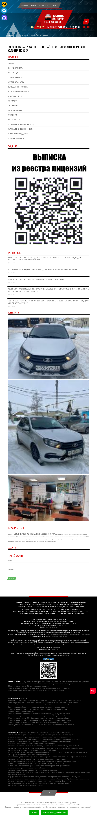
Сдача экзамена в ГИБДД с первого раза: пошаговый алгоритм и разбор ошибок (39, 688)
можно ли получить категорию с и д (21, 759)
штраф (35, 536)
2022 (17, 536)
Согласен (34, 812)
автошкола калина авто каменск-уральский (55, 783)
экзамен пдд (18, 541)
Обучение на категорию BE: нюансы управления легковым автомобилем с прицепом (56, 681)
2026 (87, 536)
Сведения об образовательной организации (70, 716)
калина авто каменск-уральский (20, 763)
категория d (76, 536)
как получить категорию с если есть (21, 761)
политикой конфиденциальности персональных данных (70, 634)
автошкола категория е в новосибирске (55, 732)
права (84, 536)
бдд (33, 536)
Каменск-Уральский (57, 27)
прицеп (26, 539)
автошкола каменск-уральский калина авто (24, 739)
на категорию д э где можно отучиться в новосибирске (29, 756)
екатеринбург (47, 533)
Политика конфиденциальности (54, 812)
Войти (11, 578)
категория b (33, 541)
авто (20, 536)
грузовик (29, 536)
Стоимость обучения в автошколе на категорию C (49, 709)
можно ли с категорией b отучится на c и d (62, 745)
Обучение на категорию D (18, 709)
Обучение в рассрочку (16, 82)
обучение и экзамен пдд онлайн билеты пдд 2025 (27, 781)
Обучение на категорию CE (18, 718)
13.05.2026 (12, 263)
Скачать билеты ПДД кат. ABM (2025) (21, 124)
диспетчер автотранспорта (50, 541)
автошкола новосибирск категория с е (49, 763)
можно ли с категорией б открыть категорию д (25, 745)
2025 (9, 539)
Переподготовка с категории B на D (21, 724)
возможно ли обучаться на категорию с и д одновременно (51, 737)
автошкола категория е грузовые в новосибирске (27, 768)
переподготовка (11, 536)
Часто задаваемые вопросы (18, 91)
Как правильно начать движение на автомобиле (50, 718)
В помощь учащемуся (16, 138)
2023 (38, 539)
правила (20, 539)
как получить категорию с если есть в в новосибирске (28, 754)
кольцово (35, 533)
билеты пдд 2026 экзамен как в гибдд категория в (71, 772)
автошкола (10, 534)
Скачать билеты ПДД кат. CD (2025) (20, 129)
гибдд (44, 539)
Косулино (75, 27)
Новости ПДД (13, 72)
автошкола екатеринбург (17, 737)
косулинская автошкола (17, 774)
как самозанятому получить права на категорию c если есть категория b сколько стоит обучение (45, 748)
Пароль (10, 569)
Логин (10, 560)
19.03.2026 (12, 282)
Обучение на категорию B (59, 705)
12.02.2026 (12, 294)
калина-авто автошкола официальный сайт (69, 756)
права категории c (71, 539)
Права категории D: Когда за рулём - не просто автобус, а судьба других (36, 690)
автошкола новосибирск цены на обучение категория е (29, 752)
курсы (12, 539)
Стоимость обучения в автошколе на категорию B (27, 705)
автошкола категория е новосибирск (52, 759)
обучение (23, 533)
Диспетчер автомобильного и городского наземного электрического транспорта (39, 707)
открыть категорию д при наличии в (21, 734)
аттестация (60, 536)
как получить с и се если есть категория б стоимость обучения (32, 750)
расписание (48, 539)
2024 (80, 539)
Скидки (86, 27)
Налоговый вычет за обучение (19, 87)
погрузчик (39, 541)
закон (39, 536)
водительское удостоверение (57, 539)
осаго (81, 536)
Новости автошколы (15, 68)
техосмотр (24, 536)
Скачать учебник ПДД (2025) (18, 133)
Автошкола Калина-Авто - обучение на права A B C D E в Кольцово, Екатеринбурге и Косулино (44, 700)
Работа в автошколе (15, 110)
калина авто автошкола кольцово (20, 765)
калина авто (33, 732)
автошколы (44, 653)
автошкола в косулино (52, 739)
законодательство (11, 541)
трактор (23, 541)
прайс (65, 539)
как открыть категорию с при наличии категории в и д (58, 761)
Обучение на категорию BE (40, 720)
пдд (15, 533)
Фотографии (12, 100)
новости (41, 539)
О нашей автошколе (15, 96)
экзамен (16, 539)
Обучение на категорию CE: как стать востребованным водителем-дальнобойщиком (40, 683)
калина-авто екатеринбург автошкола (56, 741)
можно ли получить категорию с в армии (23, 741)
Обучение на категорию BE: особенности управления (28, 686)
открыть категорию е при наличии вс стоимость (26, 785)
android (42, 541)
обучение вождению (32, 539)
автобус (43, 536)
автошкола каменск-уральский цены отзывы (53, 765)
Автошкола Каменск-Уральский (56, 636)
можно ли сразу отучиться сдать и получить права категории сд (32, 770)
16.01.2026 (12, 306)
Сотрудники (12, 115)
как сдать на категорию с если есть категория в (56, 734)
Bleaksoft (55, 649)
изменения (59, 534)
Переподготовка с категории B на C (21, 711)
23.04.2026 (12, 272)
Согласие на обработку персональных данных (56, 724)
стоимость (84, 534)
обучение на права (68, 536)
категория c (77, 534)
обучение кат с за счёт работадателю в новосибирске (28, 772)
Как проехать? (13, 105)
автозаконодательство (51, 536)
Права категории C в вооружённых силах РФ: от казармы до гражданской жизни (39, 713)
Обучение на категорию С (18, 720)
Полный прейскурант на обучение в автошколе (26, 702)
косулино (77, 539)
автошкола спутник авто (72, 739)
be (82, 539)
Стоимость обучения (15, 77)
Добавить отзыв (14, 119)
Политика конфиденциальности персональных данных (29, 716)
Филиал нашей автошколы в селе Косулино (63, 702)
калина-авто (69, 534)
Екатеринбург (38, 27)
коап (23, 539)
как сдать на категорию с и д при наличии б (70, 752)
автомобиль (28, 541)
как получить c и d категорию (60, 781)
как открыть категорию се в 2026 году (22, 783)
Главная (11, 63)
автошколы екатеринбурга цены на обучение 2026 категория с (32, 743)
